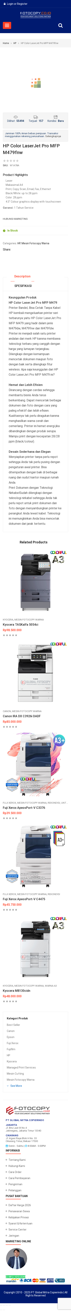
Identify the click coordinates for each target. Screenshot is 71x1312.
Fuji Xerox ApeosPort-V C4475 (24, 899)
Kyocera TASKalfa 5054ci (20, 624)
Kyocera (12, 1061)
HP (14, 43)
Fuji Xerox (12, 1043)
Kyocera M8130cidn (16, 991)
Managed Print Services (21, 1067)
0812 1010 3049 (16, 1276)
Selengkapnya (53, 136)
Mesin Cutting (15, 1073)
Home (6, 43)
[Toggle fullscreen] (4, 1305)
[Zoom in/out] (1, 1305)
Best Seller (13, 1024)
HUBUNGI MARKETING (15, 218)
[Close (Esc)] (10, 1305)
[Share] (7, 1305)
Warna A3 (51, 985)
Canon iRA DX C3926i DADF (22, 716)
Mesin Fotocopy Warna (20, 1079)
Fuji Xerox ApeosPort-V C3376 (24, 808)
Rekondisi (54, 802)
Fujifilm (11, 1049)
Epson (10, 1037)
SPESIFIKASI (23, 286)
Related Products (34, 542)
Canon (11, 1031)
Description (22, 276)
